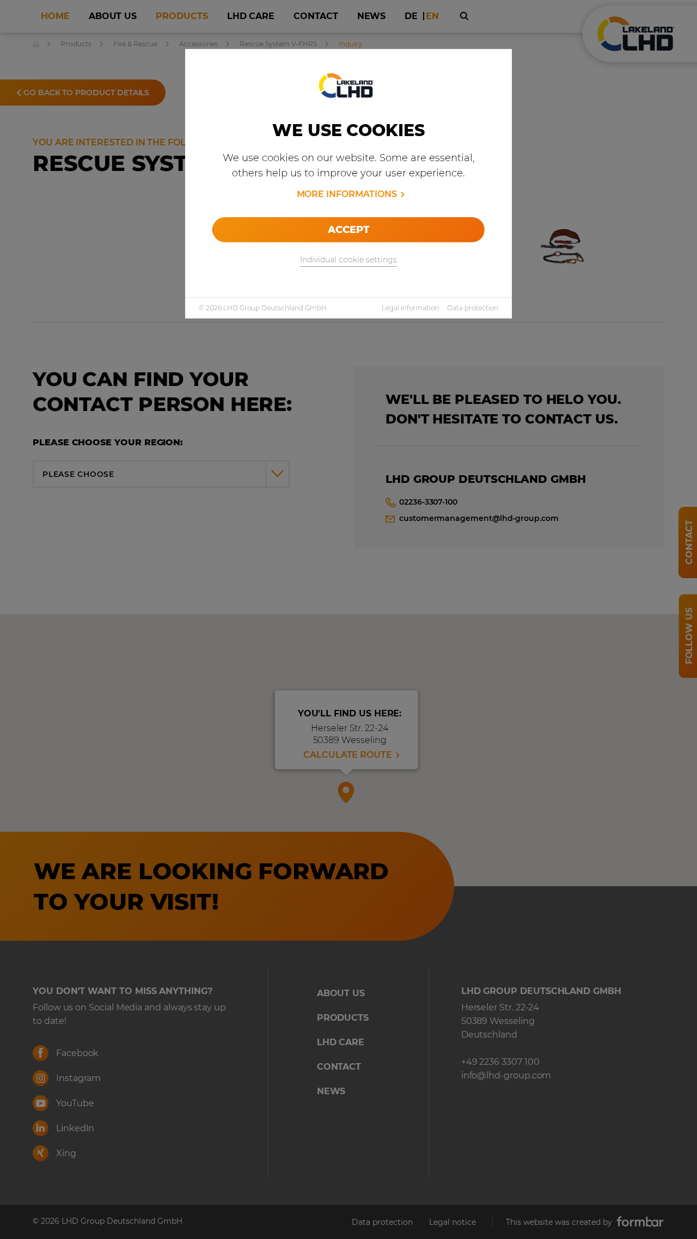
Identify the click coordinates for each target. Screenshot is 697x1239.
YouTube (74, 1103)
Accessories (198, 44)
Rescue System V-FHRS (278, 44)
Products (76, 44)
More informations (347, 194)
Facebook (76, 1053)
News (331, 1091)
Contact (339, 1067)
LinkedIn (74, 1128)
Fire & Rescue (135, 44)
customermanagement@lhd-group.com (479, 518)
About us (341, 993)
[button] (346, 790)
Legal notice (452, 1222)
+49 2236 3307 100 (500, 1062)
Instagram (77, 1078)
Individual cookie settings (348, 260)
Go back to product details (85, 92)
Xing (65, 1153)
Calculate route (347, 755)
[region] (348, 750)
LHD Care (340, 1042)
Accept (348, 230)
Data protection (472, 308)
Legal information (410, 308)
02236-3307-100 (428, 502)
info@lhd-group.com (506, 1075)
